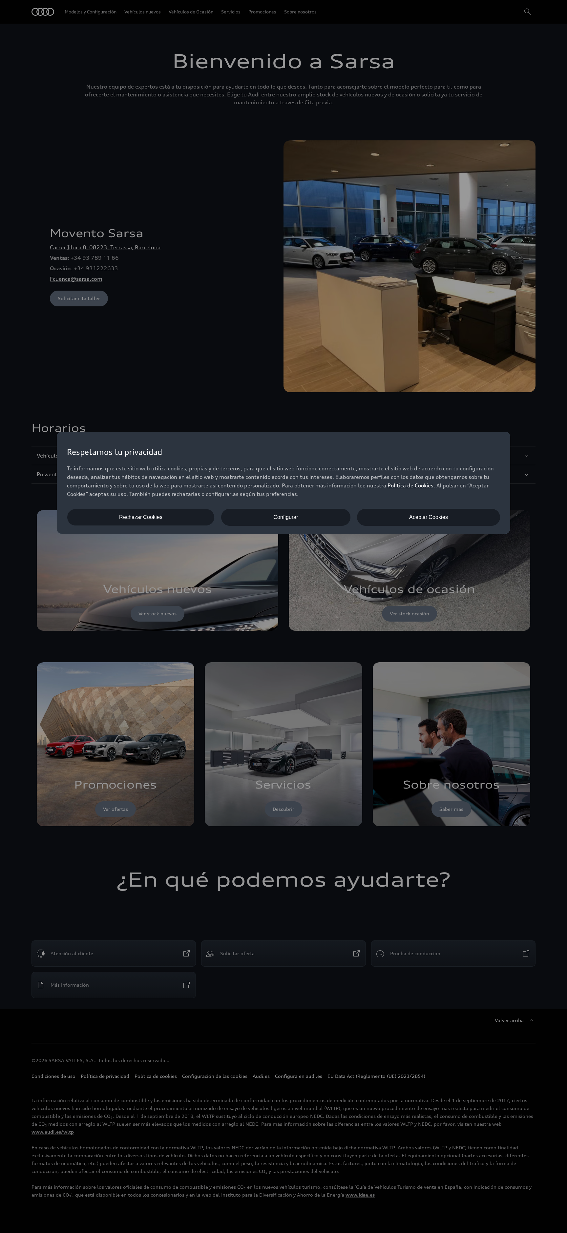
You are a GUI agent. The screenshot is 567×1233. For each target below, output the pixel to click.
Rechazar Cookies (140, 517)
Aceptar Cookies (428, 517)
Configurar (285, 517)
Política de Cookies (410, 485)
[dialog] (283, 483)
